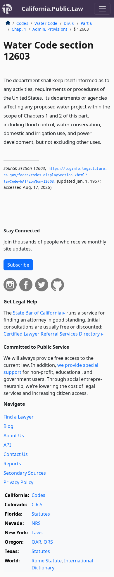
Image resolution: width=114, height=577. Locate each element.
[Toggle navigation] (102, 9)
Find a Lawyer (19, 417)
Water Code (46, 23)
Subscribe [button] (18, 265)
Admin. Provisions (50, 29)
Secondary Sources (25, 473)
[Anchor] (104, 141)
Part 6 (86, 23)
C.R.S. (38, 504)
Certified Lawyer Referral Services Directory (52, 334)
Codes (22, 23)
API (7, 445)
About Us (14, 435)
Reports (12, 463)
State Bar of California (37, 313)
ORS (48, 542)
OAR (36, 542)
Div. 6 (69, 23)
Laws (37, 532)
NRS (36, 523)
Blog (8, 426)
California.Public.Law (52, 9)
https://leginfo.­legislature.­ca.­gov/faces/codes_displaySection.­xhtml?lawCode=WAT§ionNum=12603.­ (56, 175)
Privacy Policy (18, 482)
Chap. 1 (19, 29)
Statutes (41, 514)
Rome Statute (47, 560)
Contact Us (16, 454)
